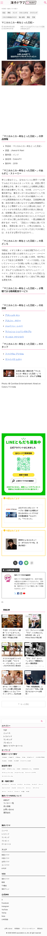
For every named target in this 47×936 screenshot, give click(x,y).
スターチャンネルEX (26, 760)
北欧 (23, 791)
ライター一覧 (8, 803)
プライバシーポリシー (28, 928)
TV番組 (4, 886)
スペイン (29, 787)
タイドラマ (5, 865)
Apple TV (12, 757)
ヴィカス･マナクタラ (14, 337)
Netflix (10, 760)
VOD (4, 874)
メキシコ (18, 791)
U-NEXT (17, 760)
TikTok (4, 913)
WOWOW (36, 769)
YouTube (5, 909)
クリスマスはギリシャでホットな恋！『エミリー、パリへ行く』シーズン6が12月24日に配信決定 (12, 663)
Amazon (5, 757)
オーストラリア (6, 787)
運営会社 (6, 812)
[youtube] (24, 594)
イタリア (35, 784)
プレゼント (7, 743)
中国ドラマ (5, 858)
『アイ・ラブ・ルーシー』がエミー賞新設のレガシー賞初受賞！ (34, 660)
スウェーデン (22, 787)
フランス (11, 791)
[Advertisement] (23, 411)
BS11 (4, 769)
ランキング (7, 739)
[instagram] (21, 594)
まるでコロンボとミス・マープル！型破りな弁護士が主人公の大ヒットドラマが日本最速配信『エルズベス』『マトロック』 (28, 513)
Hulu (24, 757)
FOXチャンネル (11, 769)
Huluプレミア (31, 757)
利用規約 (17, 928)
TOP (5, 730)
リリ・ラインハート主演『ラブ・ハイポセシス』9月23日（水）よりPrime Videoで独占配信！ (34, 635)
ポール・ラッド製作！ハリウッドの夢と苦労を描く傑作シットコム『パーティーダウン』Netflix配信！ (12, 691)
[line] (26, 563)
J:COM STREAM (40, 757)
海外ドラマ (5, 879)
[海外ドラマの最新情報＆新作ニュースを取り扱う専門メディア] (23, 2)
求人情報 (6, 806)
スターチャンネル (20, 772)
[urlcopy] (32, 563)
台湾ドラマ (5, 862)
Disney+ (18, 757)
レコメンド (7, 736)
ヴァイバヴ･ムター (13, 359)
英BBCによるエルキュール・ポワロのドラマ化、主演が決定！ (28, 542)
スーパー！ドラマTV (31, 772)
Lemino (4, 760)
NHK (19, 769)
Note (3, 916)
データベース (6, 844)
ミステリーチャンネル (8, 776)
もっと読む (24, 704)
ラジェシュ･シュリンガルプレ (18, 331)
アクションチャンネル (8, 772)
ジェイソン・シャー (14, 326)
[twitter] (15, 563)
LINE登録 (5, 919)
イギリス (21, 784)
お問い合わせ (8, 809)
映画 (3, 882)
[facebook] (21, 563)
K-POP (4, 868)
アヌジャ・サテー (13, 320)
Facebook (5, 903)
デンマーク (36, 787)
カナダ (14, 787)
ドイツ (4, 791)
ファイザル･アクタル (14, 354)
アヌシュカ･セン (12, 315)
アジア (4, 849)
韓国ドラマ (5, 855)
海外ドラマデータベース (13, 746)
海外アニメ (5, 889)
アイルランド (6, 784)
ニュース (6, 733)
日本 (28, 791)
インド (41, 784)
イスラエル (27, 784)
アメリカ (14, 784)
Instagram (5, 906)
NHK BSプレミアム (27, 769)
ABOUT (6, 800)
